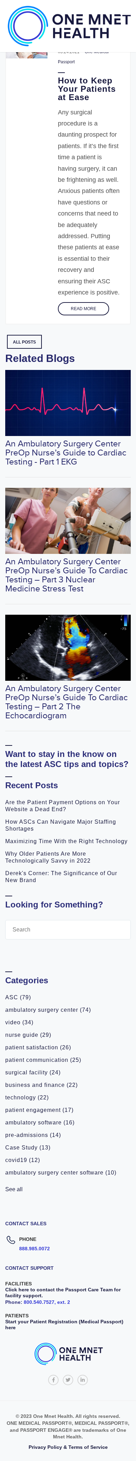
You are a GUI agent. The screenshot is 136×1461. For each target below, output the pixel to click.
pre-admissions (33, 1135)
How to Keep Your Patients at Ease (87, 89)
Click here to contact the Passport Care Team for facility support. (63, 1292)
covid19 (22, 1160)
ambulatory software (40, 1122)
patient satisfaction (38, 1047)
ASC (18, 997)
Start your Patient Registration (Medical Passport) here (64, 1324)
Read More (83, 308)
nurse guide (28, 1035)
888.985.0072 (34, 1248)
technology (27, 1097)
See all (14, 1189)
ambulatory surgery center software (60, 1173)
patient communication (43, 1060)
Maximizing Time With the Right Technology (66, 841)
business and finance (41, 1085)
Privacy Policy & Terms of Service (68, 1447)
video (19, 1022)
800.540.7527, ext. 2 (47, 1302)
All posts (24, 342)
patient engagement (39, 1110)
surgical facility (33, 1072)
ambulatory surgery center (48, 1010)
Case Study (28, 1148)
